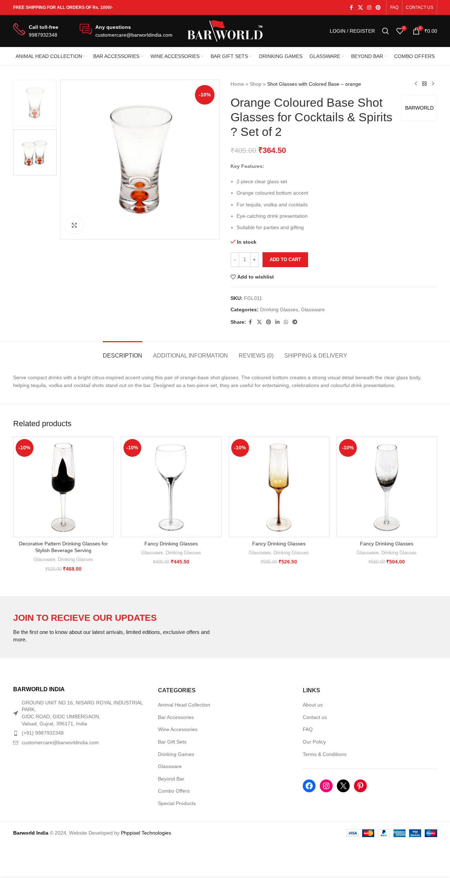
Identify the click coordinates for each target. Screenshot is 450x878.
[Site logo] (225, 30)
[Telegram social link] (295, 322)
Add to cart (285, 259)
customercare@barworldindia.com (60, 742)
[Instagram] (326, 785)
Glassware (313, 309)
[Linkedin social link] (277, 322)
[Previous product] (416, 84)
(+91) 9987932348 (43, 733)
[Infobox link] (35, 31)
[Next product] (433, 84)
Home (237, 84)
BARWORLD (419, 108)
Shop (255, 84)
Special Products (177, 803)
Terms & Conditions (324, 754)
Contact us (315, 717)
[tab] (122, 352)
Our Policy (314, 742)
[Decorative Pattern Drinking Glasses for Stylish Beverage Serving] (63, 487)
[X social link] (360, 7)
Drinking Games (176, 754)
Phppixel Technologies (146, 833)
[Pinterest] (360, 785)
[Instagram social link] (369, 7)
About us (313, 705)
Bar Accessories (176, 717)
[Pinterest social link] (378, 7)
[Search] (385, 31)
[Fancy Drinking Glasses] (171, 487)
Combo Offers (174, 791)
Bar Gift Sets (172, 742)
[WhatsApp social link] (286, 322)
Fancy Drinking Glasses (171, 543)
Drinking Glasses (279, 309)
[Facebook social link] (351, 7)
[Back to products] (424, 84)
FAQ (308, 729)
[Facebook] (309, 785)
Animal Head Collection (184, 705)
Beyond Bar (171, 779)
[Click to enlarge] (74, 225)
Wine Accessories (177, 729)
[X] (343, 785)
